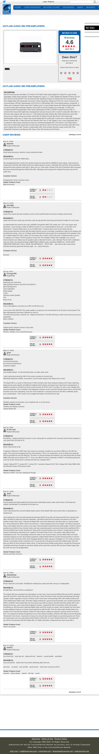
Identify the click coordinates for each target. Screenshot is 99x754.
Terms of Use (47, 739)
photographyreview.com (63, 751)
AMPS (80, 7)
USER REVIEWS (32, 7)
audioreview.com (82, 751)
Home (18, 7)
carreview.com (45, 751)
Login (45, 2)
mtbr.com (14, 751)
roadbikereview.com (28, 751)
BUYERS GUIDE (51, 7)
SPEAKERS (68, 7)
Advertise (36, 739)
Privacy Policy (61, 739)
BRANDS (90, 7)
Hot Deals (90, 27)
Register (51, 2)
